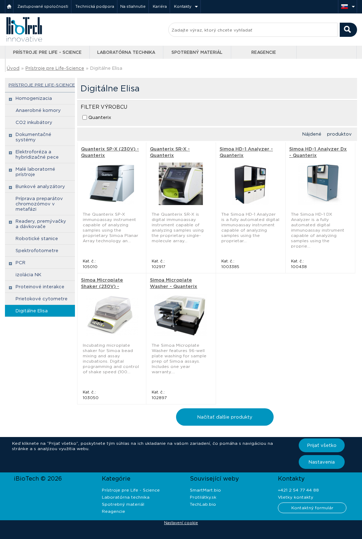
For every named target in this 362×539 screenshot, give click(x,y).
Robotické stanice (37, 238)
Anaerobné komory (38, 110)
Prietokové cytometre (42, 298)
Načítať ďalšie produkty (224, 417)
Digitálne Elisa (32, 310)
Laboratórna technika (126, 52)
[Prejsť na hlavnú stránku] (24, 41)
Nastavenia (322, 462)
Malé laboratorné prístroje (35, 171)
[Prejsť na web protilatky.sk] (327, 52)
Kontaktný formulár (312, 507)
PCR (20, 262)
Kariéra (160, 6)
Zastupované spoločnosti (42, 6)
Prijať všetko (322, 445)
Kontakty (183, 6)
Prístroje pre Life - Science (47, 52)
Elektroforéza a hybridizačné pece (37, 154)
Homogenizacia (34, 98)
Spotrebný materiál (196, 52)
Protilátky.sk (203, 497)
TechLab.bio (203, 504)
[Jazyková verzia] (347, 6)
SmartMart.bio (205, 490)
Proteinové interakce (40, 286)
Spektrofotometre (37, 250)
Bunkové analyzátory (40, 186)
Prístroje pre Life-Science (54, 68)
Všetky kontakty (295, 497)
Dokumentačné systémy (33, 137)
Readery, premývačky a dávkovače (41, 224)
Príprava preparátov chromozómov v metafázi (39, 204)
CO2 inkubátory (34, 122)
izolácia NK (28, 274)
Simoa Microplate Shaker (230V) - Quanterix (102, 286)
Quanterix (99, 117)
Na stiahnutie (133, 6)
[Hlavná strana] (9, 6)
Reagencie (263, 52)
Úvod (13, 68)
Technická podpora (94, 6)
